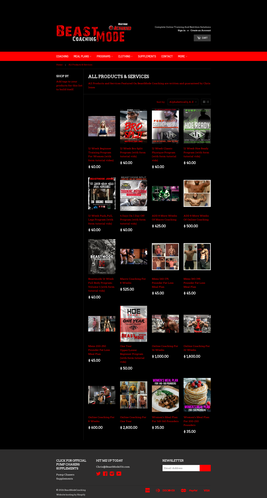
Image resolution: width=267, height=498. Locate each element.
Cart (204, 37)
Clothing (124, 56)
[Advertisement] (56, 7)
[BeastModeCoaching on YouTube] (119, 474)
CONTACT (167, 56)
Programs (104, 56)
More (182, 56)
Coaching (62, 56)
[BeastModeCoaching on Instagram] (112, 474)
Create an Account (201, 30)
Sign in (182, 30)
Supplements (147, 56)
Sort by (161, 102)
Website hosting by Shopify (70, 495)
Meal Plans (82, 56)
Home (59, 65)
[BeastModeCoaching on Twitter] (98, 474)
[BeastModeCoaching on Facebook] (105, 474)
